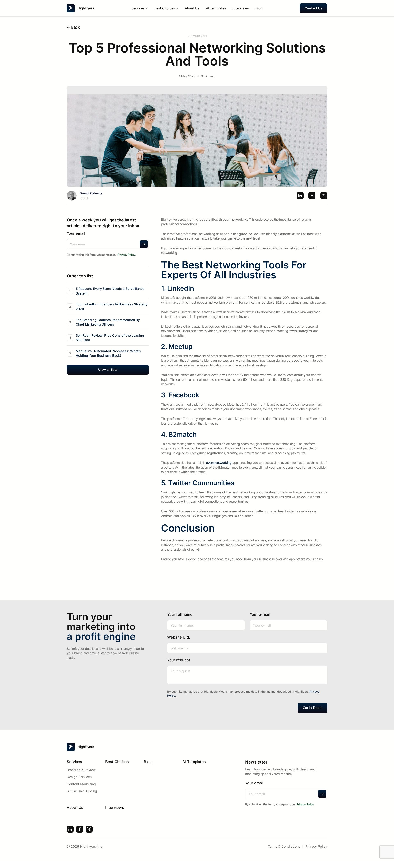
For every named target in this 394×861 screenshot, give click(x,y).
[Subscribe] (144, 244)
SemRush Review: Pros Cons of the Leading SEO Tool (110, 337)
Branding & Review (81, 770)
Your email (76, 233)
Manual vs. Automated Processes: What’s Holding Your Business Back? (108, 353)
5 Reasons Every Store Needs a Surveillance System (110, 291)
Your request (178, 660)
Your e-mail (260, 614)
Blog (258, 8)
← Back (73, 27)
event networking (218, 463)
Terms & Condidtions (284, 846)
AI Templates (216, 8)
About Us (192, 8)
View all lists (108, 370)
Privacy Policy (126, 254)
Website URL (178, 637)
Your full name (179, 614)
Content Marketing (81, 784)
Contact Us (313, 8)
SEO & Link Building (82, 791)
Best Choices (117, 762)
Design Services (79, 777)
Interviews (241, 8)
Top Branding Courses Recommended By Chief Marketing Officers (108, 322)
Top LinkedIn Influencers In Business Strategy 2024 (111, 306)
